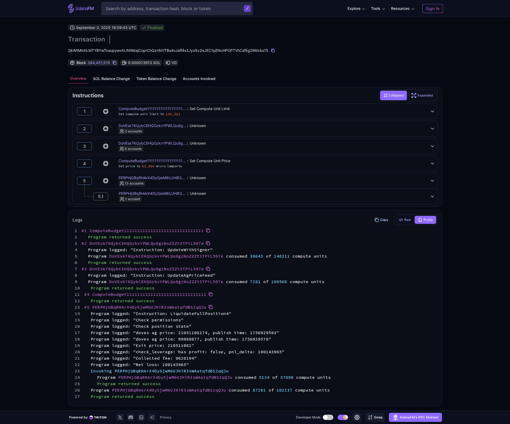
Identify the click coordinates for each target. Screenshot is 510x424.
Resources (400, 8)
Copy (384, 220)
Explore (353, 8)
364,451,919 (99, 62)
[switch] (328, 417)
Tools (375, 8)
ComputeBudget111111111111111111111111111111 (160, 108)
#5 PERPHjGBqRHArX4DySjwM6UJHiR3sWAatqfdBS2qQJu (145, 307)
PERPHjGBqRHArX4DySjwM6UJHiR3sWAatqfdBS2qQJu (166, 177)
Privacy (166, 417)
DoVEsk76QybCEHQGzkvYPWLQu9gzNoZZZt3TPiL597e (168, 125)
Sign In (433, 8)
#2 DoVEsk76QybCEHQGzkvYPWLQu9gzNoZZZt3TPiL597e (143, 243)
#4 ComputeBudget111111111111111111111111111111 (145, 294)
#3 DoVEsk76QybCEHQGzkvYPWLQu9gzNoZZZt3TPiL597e (143, 268)
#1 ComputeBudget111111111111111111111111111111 (143, 230)
